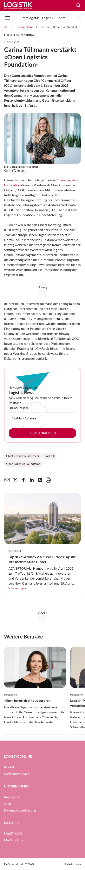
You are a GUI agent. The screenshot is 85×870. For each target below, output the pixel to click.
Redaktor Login (72, 864)
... (78, 18)
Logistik (50, 456)
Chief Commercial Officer (22, 456)
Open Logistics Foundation (23, 463)
